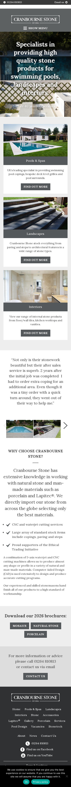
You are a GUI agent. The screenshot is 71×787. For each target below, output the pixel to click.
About (21, 735)
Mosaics (19, 625)
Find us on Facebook (39, 749)
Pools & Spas (33, 709)
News (33, 735)
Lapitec (14, 721)
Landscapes (53, 709)
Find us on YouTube (40, 755)
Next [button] (65, 425)
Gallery (28, 721)
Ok (26, 781)
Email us (59, 2)
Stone (35, 715)
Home (16, 709)
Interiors (21, 715)
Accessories (51, 715)
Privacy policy (40, 781)
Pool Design (19, 726)
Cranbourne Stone (35, 19)
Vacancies (37, 726)
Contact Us (48, 735)
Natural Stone (45, 625)
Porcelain (35, 634)
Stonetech (55, 726)
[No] (66, 776)
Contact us (35, 676)
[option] (19, 429)
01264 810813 (14, 2)
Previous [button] (5, 425)
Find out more (36, 186)
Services (59, 721)
